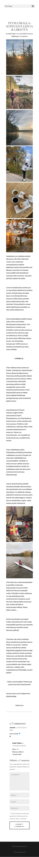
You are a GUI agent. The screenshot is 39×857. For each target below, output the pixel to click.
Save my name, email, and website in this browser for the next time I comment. (19, 816)
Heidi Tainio (12, 34)
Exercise (30, 34)
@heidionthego (11, 696)
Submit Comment (19, 825)
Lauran (8, 484)
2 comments (23, 36)
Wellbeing (14, 36)
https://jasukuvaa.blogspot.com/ (20, 739)
